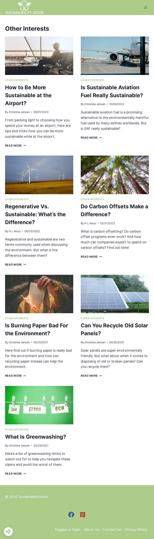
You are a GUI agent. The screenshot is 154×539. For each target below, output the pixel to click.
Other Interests (16, 80)
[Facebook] (71, 514)
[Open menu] (145, 7)
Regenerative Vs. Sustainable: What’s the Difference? (35, 214)
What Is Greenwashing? (35, 437)
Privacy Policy (136, 529)
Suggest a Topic (67, 529)
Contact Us (112, 529)
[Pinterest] (82, 514)
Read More (15, 145)
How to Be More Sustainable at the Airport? (28, 95)
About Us (91, 529)
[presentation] (39, 56)
